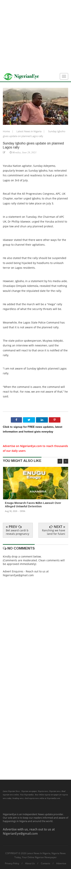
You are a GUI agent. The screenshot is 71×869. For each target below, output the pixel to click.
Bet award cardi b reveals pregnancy (17, 532)
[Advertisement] (35, 36)
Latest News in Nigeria (29, 131)
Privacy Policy (12, 863)
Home (6, 131)
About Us (30, 863)
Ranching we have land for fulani (53, 532)
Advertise (61, 863)
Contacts (45, 863)
